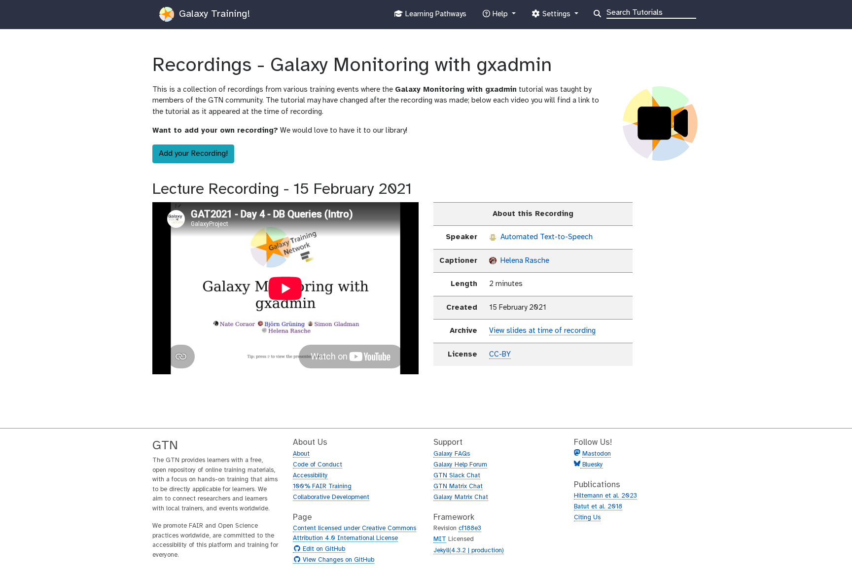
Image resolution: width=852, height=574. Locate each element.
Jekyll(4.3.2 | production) (468, 550)
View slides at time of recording (542, 331)
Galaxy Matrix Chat (460, 497)
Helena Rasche (523, 261)
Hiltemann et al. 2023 (605, 496)
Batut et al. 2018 (598, 506)
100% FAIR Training (322, 486)
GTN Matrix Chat (458, 486)
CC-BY (500, 355)
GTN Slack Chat (456, 475)
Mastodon (596, 454)
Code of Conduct (317, 465)
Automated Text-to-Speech (545, 237)
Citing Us (587, 517)
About (301, 454)
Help (500, 17)
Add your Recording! (193, 153)
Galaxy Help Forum (460, 465)
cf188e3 (470, 528)
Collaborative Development (331, 497)
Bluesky (591, 465)
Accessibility (310, 475)
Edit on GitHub (322, 549)
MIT (439, 539)
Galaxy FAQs (451, 454)
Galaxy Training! (213, 14)
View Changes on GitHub (337, 560)
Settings (556, 17)
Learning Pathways (434, 17)
